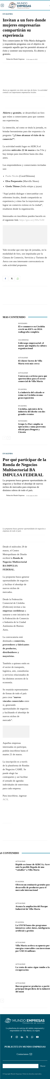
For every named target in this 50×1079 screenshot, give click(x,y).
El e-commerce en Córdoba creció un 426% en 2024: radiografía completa (31, 329)
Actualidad (23, 357)
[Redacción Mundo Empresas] (4, 59)
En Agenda (8, 14)
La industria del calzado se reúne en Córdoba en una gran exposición (31, 395)
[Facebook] (5, 278)
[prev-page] (4, 438)
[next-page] (8, 438)
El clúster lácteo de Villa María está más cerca (30, 362)
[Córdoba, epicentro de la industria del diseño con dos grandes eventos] (9, 410)
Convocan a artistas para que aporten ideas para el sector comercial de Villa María (32, 379)
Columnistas (23, 340)
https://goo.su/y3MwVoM (31, 220)
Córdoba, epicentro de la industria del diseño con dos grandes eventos (31, 412)
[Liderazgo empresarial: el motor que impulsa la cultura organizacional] (9, 344)
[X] (11, 278)
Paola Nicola (12, 176)
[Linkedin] (22, 1037)
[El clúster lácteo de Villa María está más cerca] (9, 361)
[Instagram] (17, 1037)
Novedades (22, 323)
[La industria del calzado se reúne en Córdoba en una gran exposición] (9, 394)
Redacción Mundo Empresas (15, 59)
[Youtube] (37, 1037)
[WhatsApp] (17, 278)
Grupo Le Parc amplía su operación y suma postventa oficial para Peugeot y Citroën (32, 428)
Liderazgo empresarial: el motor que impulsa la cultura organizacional (32, 346)
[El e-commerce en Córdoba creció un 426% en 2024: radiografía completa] (9, 328)
